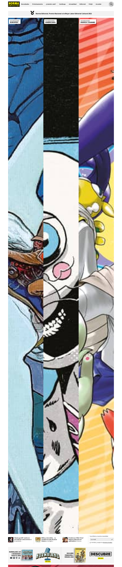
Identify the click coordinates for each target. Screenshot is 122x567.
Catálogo (62, 4)
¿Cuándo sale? (51, 4)
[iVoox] (19, 557)
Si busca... (76, 539)
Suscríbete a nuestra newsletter (99, 536)
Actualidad (72, 4)
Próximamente (37, 4)
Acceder (98, 4)
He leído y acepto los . (101, 542)
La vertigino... (49, 539)
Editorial (83, 4)
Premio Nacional (55, 14)
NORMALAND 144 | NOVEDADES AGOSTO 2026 (15, 553)
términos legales (107, 542)
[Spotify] (11, 558)
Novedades (25, 4)
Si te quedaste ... (23, 539)
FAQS (91, 4)
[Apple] (16, 558)
